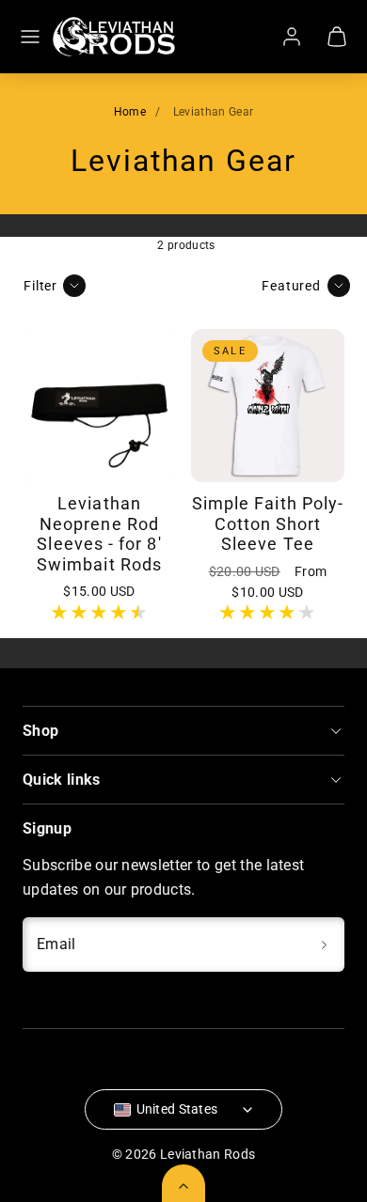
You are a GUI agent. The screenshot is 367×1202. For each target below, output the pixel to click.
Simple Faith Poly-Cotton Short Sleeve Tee (267, 523)
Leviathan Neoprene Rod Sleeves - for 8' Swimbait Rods (99, 533)
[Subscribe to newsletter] (323, 944)
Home (130, 111)
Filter (40, 286)
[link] (291, 36)
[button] (30, 36)
